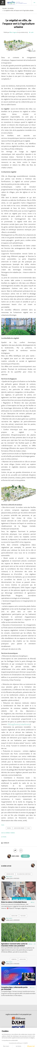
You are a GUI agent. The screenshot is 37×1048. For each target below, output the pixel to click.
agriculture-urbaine (19, 828)
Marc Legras (13, 32)
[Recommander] (21, 850)
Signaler (6, 843)
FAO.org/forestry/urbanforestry (19, 724)
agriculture (14, 915)
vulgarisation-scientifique (24, 874)
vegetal (9, 828)
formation (14, 959)
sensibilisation (10, 874)
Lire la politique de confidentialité (10, 1040)
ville (28, 828)
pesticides (23, 915)
